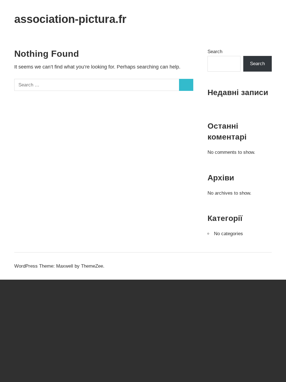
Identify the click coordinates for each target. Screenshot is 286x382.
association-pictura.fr (70, 19)
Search (215, 51)
